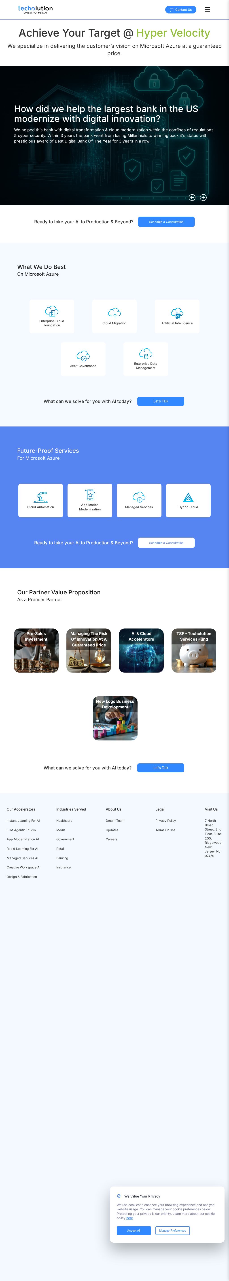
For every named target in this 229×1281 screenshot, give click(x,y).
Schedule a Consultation (166, 222)
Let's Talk (160, 401)
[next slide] (203, 197)
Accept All (133, 1230)
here (129, 1218)
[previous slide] (192, 197)
